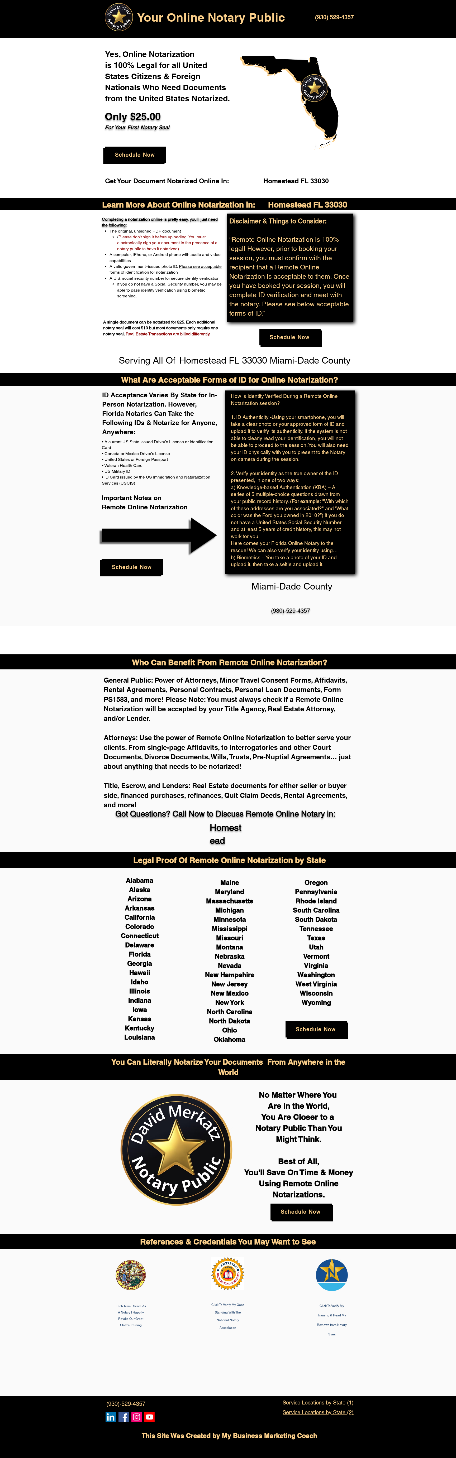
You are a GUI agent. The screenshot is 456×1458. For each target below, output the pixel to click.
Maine (229, 882)
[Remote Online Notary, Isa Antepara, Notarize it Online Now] (123, 1417)
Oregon (316, 882)
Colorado (139, 926)
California (140, 917)
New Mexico (230, 993)
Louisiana (139, 1037)
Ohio (229, 1030)
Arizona (139, 899)
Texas (316, 938)
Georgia (139, 963)
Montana (229, 947)
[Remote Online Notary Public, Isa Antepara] (136, 1417)
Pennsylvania (316, 892)
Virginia (316, 965)
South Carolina (316, 910)
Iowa (139, 1009)
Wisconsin (316, 993)
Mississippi (230, 929)
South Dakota (316, 919)
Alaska (139, 890)
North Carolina (230, 1012)
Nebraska (230, 956)
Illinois (139, 991)
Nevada (229, 965)
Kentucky (139, 1028)
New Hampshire (229, 975)
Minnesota (229, 919)
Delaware (139, 945)
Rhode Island (316, 901)
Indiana (139, 1000)
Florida (140, 954)
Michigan (229, 910)
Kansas (139, 1019)
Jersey (237, 984)
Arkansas (140, 908)
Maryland (229, 892)
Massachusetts (229, 901)
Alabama (139, 880)
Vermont (316, 956)
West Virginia (316, 984)
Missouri (229, 938)
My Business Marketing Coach (269, 1436)
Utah (316, 947)
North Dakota (229, 1021)
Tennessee (316, 929)
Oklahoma (229, 1039)
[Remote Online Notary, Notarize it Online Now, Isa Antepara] (111, 1417)
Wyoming (316, 1002)
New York (229, 1002)
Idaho (139, 982)
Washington (316, 975)
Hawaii (139, 973)
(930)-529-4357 (290, 610)
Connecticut (140, 936)
